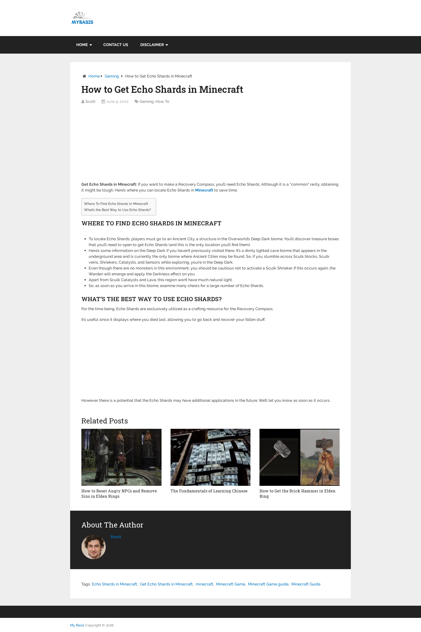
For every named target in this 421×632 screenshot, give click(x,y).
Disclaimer (152, 44)
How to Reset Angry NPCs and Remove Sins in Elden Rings (119, 493)
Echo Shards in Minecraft (114, 584)
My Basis (77, 625)
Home (82, 44)
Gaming (112, 76)
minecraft (204, 584)
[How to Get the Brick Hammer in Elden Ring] (299, 457)
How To (162, 101)
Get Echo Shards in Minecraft (166, 584)
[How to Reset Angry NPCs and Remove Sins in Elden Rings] (121, 457)
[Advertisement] (210, 145)
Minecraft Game (230, 584)
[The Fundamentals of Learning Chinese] (211, 457)
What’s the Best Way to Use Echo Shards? (117, 210)
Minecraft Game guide (268, 584)
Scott (91, 101)
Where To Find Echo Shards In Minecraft (116, 203)
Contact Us (115, 44)
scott (116, 536)
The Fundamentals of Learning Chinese (209, 490)
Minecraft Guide (305, 584)
